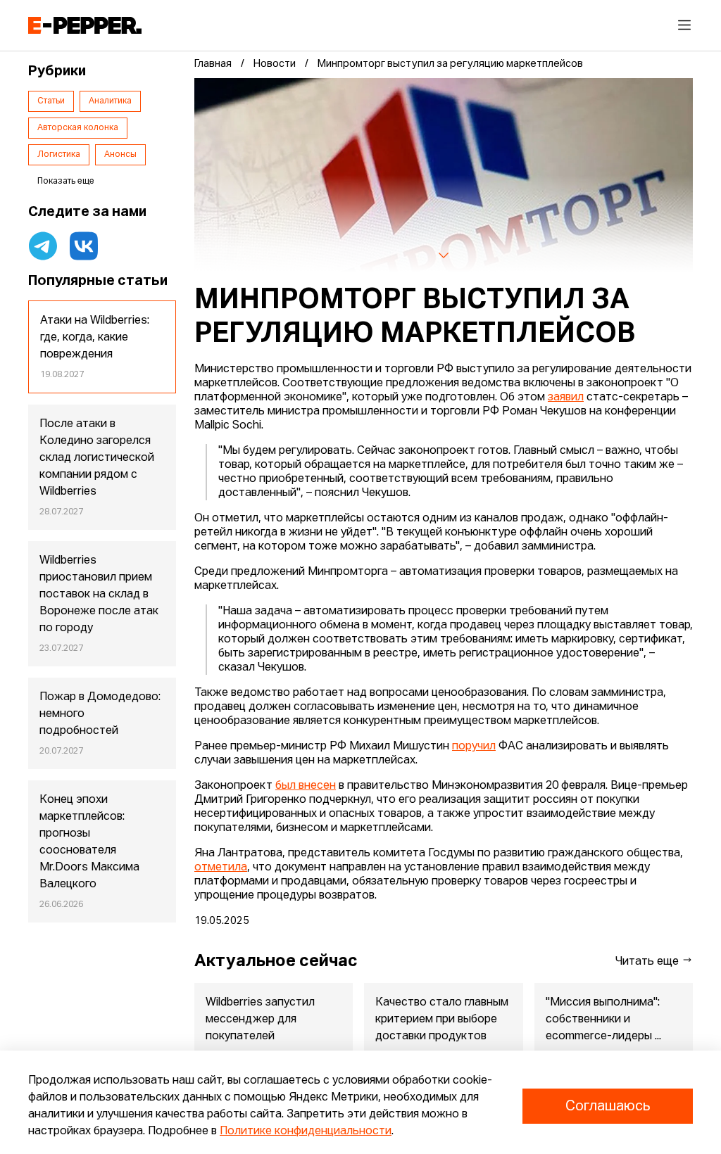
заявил (566, 397)
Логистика (58, 155)
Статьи (51, 101)
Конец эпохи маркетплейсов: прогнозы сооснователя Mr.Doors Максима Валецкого (89, 842)
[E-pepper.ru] (85, 25)
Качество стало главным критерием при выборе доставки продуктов (441, 1019)
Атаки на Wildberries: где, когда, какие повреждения (94, 337)
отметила (220, 867)
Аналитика (110, 101)
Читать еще (648, 962)
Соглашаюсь (607, 1106)
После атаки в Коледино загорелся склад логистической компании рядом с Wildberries (96, 458)
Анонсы (120, 155)
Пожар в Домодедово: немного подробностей (100, 714)
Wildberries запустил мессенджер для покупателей (260, 1019)
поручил (474, 746)
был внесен (305, 786)
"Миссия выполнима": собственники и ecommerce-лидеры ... (603, 1019)
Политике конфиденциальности (305, 1131)
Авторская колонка (77, 128)
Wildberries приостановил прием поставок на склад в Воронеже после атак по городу (98, 594)
